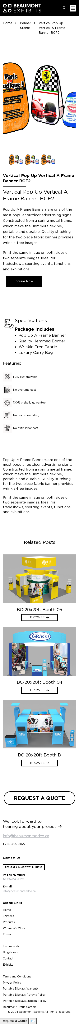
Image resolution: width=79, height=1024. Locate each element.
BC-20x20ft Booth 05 (39, 609)
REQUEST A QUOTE (39, 798)
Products (9, 922)
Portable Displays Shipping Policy (24, 1000)
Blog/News (10, 952)
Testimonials (11, 946)
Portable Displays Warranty (21, 988)
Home (7, 23)
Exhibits (8, 964)
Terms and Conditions (17, 976)
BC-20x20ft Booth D (39, 754)
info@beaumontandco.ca (26, 836)
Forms (7, 934)
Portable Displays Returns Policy (24, 994)
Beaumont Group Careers (19, 1006)
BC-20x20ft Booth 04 (39, 682)
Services (8, 916)
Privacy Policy (12, 982)
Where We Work (14, 928)
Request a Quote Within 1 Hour (23, 867)
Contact (8, 958)
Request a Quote (14, 1021)
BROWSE (37, 617)
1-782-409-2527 (14, 844)
